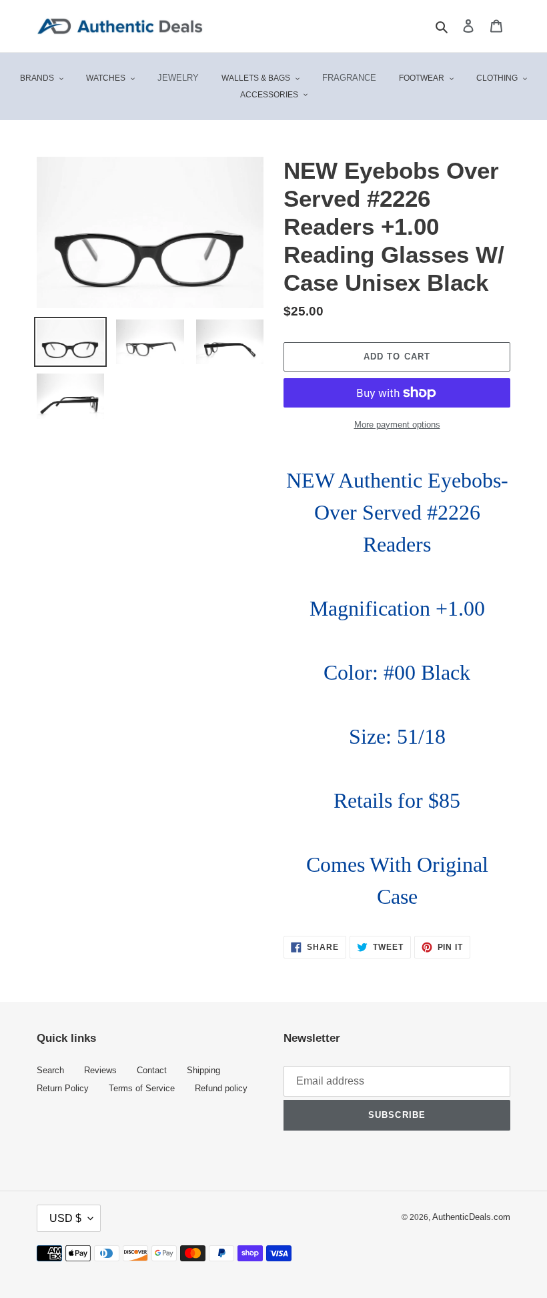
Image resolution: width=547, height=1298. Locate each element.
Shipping (203, 1070)
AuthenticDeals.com (471, 1217)
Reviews (100, 1070)
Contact (152, 1070)
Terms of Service (142, 1088)
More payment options (397, 425)
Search (50, 1070)
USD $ (65, 1218)
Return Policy (63, 1088)
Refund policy (221, 1088)
